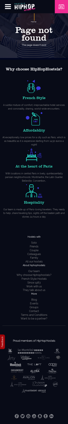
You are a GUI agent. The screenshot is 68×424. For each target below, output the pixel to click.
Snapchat (40, 416)
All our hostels (34, 261)
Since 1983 (34, 282)
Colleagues (34, 254)
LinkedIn (51, 416)
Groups (34, 307)
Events (34, 303)
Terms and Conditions (34, 314)
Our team (34, 271)
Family (34, 257)
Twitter (22, 416)
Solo (34, 242)
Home (33, 22)
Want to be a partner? (34, 318)
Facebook (17, 416)
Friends (34, 246)
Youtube (34, 416)
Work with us (34, 286)
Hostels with (34, 236)
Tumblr (46, 416)
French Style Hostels (34, 278)
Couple (34, 250)
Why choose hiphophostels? (34, 275)
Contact (34, 311)
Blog (34, 299)
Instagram (28, 416)
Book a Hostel (61, 4)
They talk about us (34, 290)
